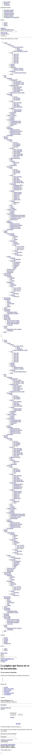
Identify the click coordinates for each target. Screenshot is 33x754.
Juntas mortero (14, 219)
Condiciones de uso (9, 693)
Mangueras (19, 50)
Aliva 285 (16, 62)
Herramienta (10, 229)
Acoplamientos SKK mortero (17, 216)
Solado (5, 232)
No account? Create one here (8, 744)
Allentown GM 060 (18, 70)
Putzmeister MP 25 (18, 185)
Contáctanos (7, 4)
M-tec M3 (16, 104)
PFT (11, 95)
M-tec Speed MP (17, 151)
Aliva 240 (16, 54)
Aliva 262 (16, 60)
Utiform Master (17, 111)
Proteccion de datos (9, 688)
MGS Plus (19, 252)
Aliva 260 (16, 58)
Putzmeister (13, 112)
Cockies (6, 687)
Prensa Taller (7, 319)
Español (11, 10)
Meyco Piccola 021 (18, 47)
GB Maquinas (17, 262)
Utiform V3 (16, 198)
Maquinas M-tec (14, 85)
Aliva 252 (16, 57)
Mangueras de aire (15, 129)
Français (11, 13)
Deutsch (11, 14)
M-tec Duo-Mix (17, 102)
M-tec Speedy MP (18, 155)
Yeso (5, 77)
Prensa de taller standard (13, 320)
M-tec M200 (16, 91)
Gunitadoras (10, 330)
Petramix (12, 64)
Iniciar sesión (7, 2)
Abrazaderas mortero (15, 218)
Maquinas (9, 78)
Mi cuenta (6, 3)
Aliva (11, 52)
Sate (8, 305)
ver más (18, 723)
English (11, 11)
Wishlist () (3, 28)
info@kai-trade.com (6, 707)
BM (11, 159)
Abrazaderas (13, 124)
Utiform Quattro (17, 109)
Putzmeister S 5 (17, 186)
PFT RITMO (16, 98)
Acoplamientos (11, 119)
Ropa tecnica (10, 270)
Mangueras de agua (15, 132)
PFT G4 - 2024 (17, 81)
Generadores (13, 165)
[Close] (1, 336)
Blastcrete (12, 71)
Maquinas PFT (14, 80)
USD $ (5, 25)
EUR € (5, 22)
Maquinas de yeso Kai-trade (17, 92)
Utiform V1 (16, 195)
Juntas (11, 125)
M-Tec (12, 101)
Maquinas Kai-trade (15, 158)
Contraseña (3, 736)
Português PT (15, 17)
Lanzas (9, 127)
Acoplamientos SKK (15, 122)
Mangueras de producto (16, 131)
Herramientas (7, 299)
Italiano (11, 16)
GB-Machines (17, 259)
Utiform (12, 108)
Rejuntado (6, 316)
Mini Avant (16, 162)
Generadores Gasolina (12, 313)
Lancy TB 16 (20, 249)
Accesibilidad (7, 694)
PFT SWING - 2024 (18, 84)
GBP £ (5, 24)
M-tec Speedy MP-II (18, 182)
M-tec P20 (16, 156)
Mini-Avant (16, 202)
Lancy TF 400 (20, 246)
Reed (11, 74)
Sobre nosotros (7, 690)
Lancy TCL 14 (20, 248)
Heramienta (10, 135)
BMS (14, 268)
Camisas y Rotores (11, 115)
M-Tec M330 (16, 88)
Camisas (12, 117)
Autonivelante (10, 233)
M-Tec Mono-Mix (18, 89)
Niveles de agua (11, 269)
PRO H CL (20, 255)
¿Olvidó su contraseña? (6, 740)
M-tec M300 (16, 105)
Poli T (15, 164)
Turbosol (12, 161)
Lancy (11, 206)
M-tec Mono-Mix (17, 107)
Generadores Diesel (12, 312)
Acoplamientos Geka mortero (17, 215)
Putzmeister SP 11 (18, 188)
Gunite (8, 44)
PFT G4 (15, 97)
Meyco (12, 45)
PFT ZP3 (15, 146)
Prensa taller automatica (13, 323)
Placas (18, 48)
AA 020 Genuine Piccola (19, 72)
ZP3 (14, 174)
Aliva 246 (16, 55)
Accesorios (10, 325)
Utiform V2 (16, 196)
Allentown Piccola (18, 68)
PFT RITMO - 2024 (18, 82)
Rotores (12, 118)
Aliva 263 (16, 61)
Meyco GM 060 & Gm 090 (20, 51)
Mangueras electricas (15, 134)
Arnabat (12, 65)
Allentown (13, 67)
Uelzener (12, 114)
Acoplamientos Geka (15, 121)
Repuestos (9, 94)
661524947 (3, 705)
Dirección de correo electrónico (8, 733)
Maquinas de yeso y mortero (14, 329)
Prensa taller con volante (13, 322)
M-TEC (12, 148)
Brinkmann (16, 265)
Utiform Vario (17, 199)
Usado (5, 327)
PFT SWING (16, 99)
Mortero (6, 138)
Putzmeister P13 (17, 189)
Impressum (6, 691)
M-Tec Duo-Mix (17, 87)
